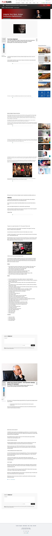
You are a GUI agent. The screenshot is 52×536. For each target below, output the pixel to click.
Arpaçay (19, 0)
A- (36, 40)
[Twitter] (4, 46)
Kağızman (24, 0)
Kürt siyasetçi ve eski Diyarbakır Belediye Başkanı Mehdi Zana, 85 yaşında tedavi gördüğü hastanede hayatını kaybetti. (20, 386)
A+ (36, 39)
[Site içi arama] (49, 5)
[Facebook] (4, 44)
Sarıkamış (28, 0)
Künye (29, 525)
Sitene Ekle (34, 525)
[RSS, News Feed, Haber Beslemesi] (27, 531)
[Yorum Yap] (4, 52)
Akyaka (16, 0)
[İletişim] (48, 5)
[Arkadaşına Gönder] (4, 49)
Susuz (32, 0)
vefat (11, 479)
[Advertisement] (21, 49)
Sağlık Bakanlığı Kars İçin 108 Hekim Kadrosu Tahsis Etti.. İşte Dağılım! (16, 5)
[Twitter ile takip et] (25, 531)
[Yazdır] (4, 50)
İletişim (31, 525)
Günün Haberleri (25, 525)
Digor (21, 0)
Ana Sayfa (17, 525)
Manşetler (20, 525)
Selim (30, 0)
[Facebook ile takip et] (23, 531)
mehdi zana (13, 479)
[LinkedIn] (4, 47)
